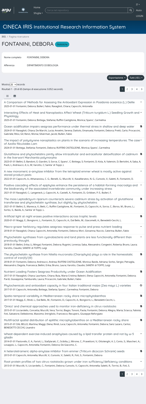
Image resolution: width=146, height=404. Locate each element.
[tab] (7, 96)
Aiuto (139, 10)
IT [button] (137, 4)
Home (37, 7)
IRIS (4, 36)
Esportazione (116, 77)
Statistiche (62, 44)
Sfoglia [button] (37, 13)
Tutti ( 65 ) (135, 77)
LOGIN (139, 16)
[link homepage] (8, 10)
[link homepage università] (23, 10)
